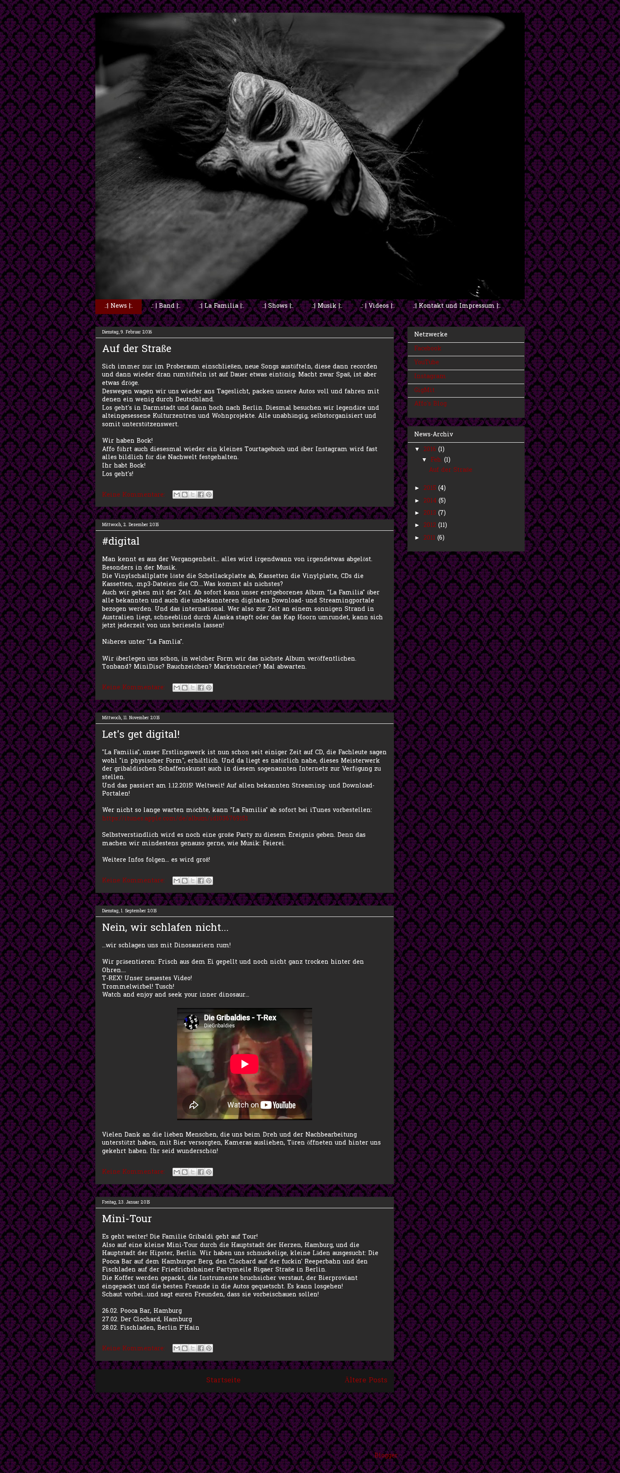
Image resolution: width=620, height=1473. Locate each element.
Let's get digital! (141, 735)
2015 (430, 488)
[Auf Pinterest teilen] (209, 494)
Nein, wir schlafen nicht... (165, 928)
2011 (430, 538)
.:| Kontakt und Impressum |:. (457, 306)
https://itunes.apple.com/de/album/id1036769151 (175, 818)
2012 (430, 525)
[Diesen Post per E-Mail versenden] (177, 494)
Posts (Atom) (263, 1403)
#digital (121, 542)
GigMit (424, 390)
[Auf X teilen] (193, 494)
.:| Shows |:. (278, 306)
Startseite (223, 1381)
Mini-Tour (127, 1219)
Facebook (428, 348)
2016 (430, 449)
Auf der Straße (136, 349)
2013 (430, 513)
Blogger (386, 1455)
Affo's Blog (430, 404)
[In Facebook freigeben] (201, 494)
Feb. (437, 460)
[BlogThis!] (185, 494)
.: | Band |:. (166, 306)
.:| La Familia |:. (221, 306)
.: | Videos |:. (378, 306)
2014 (431, 501)
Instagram (430, 376)
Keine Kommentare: (134, 495)
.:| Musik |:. (327, 306)
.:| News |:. (119, 306)
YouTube (426, 362)
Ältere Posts (366, 1381)
